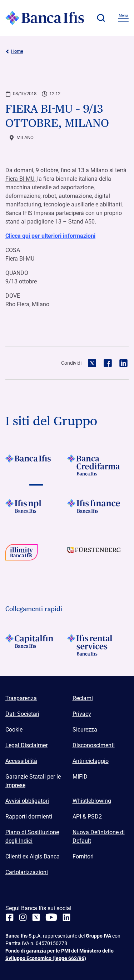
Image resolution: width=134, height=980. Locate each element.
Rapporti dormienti (28, 816)
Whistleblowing (92, 800)
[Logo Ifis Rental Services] (98, 644)
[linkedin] (66, 917)
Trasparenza (21, 698)
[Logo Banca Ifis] (44, 18)
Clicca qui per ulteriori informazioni (50, 235)
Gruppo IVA (98, 936)
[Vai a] (36, 509)
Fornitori (83, 856)
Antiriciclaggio (91, 761)
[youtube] (51, 917)
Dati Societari (22, 713)
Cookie (14, 729)
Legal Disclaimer (26, 745)
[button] (100, 18)
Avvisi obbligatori (27, 800)
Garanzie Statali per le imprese (33, 781)
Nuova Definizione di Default (99, 836)
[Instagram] (23, 917)
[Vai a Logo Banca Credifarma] (98, 465)
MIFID (80, 776)
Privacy (82, 713)
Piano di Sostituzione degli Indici (32, 836)
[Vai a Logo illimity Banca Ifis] (36, 554)
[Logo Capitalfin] (36, 644)
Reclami (83, 698)
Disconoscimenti (94, 745)
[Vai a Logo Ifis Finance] (98, 509)
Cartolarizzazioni (26, 872)
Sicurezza (85, 729)
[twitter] (36, 917)
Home (17, 51)
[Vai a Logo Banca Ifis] (36, 465)
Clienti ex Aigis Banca (32, 856)
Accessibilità (21, 761)
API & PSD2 (87, 816)
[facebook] (9, 917)
